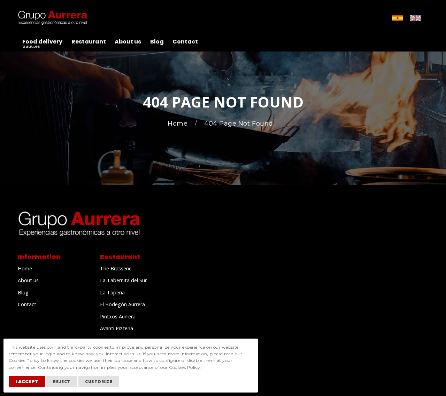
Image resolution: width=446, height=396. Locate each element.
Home (179, 123)
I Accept (26, 382)
